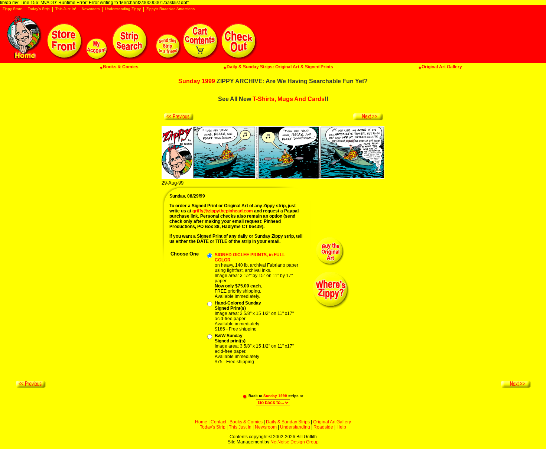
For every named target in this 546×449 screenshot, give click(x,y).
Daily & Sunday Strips (288, 421)
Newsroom (91, 9)
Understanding (295, 427)
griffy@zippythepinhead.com (222, 211)
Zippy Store (12, 9)
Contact (218, 421)
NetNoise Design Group (294, 442)
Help (341, 427)
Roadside (323, 427)
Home (201, 421)
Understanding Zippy (123, 9)
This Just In (240, 427)
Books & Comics (246, 421)
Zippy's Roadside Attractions (170, 9)
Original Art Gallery (332, 421)
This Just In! (65, 9)
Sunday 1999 (196, 81)
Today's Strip (39, 9)
